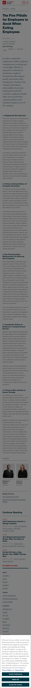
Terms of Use (19, 670)
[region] (15, 661)
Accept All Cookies (15, 685)
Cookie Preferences (15, 674)
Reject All (15, 679)
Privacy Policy (6, 670)
